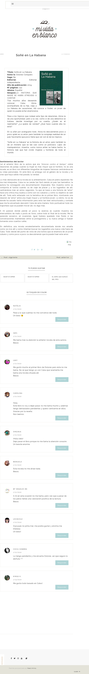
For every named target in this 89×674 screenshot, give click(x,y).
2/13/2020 (17, 579)
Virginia (17, 432)
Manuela (17, 462)
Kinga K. (17, 576)
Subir (76, 671)
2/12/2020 (17, 522)
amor (2, 54)
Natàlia (17, 306)
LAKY (15, 360)
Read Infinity (31, 668)
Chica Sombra (20, 549)
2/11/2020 (17, 309)
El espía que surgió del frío (60, 278)
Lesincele (18, 519)
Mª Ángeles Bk (20, 489)
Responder (62, 319)
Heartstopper (9, 277)
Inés (15, 333)
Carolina (17, 393)
